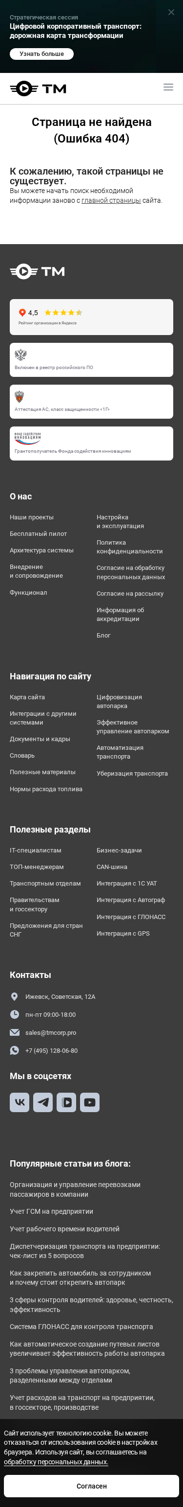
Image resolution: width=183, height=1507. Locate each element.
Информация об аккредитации (120, 614)
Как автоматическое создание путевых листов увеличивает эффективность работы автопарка (87, 1349)
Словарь (22, 755)
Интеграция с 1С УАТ (127, 883)
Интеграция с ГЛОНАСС (131, 917)
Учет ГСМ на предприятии (51, 1211)
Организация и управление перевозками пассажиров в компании (75, 1189)
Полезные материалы (43, 772)
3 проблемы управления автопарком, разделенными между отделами (70, 1375)
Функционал (28, 592)
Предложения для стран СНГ (46, 930)
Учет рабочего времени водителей (65, 1229)
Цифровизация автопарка (119, 701)
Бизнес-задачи (119, 850)
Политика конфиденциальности (130, 547)
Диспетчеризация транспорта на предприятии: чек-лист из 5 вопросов (85, 1251)
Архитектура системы (42, 550)
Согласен (92, 1486)
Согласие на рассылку (130, 593)
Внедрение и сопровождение (36, 571)
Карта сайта (27, 697)
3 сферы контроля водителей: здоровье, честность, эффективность (91, 1304)
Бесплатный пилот (38, 533)
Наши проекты (32, 517)
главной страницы (111, 200)
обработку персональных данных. (56, 1462)
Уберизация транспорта (132, 773)
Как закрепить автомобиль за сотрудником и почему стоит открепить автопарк (80, 1278)
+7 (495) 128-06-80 (51, 1050)
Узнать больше (42, 53)
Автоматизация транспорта (120, 752)
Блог (103, 635)
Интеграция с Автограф (131, 900)
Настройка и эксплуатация (120, 522)
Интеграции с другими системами (43, 718)
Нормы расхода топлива (46, 789)
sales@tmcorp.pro (50, 1032)
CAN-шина (112, 866)
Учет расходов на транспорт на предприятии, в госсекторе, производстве (82, 1402)
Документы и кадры (40, 739)
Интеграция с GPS (123, 933)
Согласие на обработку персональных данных (131, 572)
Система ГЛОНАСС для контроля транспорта (81, 1326)
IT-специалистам (35, 850)
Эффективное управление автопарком (133, 727)
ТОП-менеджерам (37, 866)
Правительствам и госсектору (35, 904)
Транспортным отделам (45, 883)
